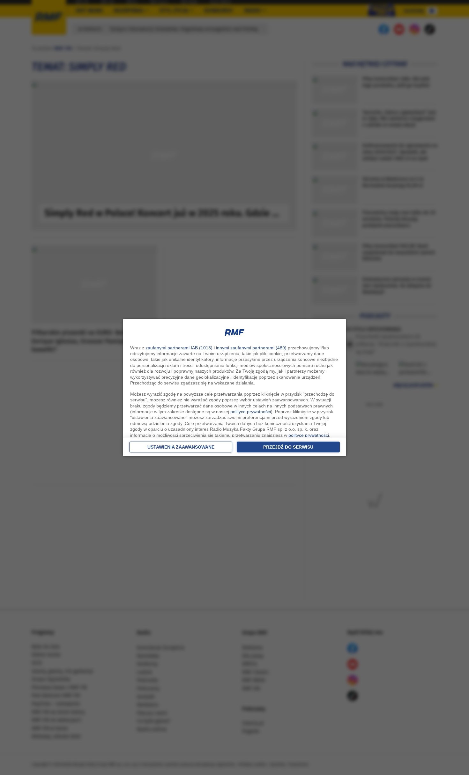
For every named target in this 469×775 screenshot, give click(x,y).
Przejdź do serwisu (288, 447)
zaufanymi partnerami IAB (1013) (178, 347)
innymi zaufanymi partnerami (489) (251, 347)
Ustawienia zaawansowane (180, 447)
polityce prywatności (250, 411)
